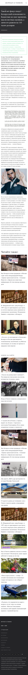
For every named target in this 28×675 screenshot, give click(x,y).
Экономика (4, 637)
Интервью (4, 640)
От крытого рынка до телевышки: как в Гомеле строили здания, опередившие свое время (13, 503)
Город (3, 645)
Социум (3, 642)
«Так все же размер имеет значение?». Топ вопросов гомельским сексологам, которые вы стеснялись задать (13, 377)
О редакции (4, 629)
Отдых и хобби (5, 647)
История (3, 635)
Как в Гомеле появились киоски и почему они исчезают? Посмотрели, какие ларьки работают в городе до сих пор (14, 553)
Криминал (4, 30)
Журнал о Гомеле (14, 3)
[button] (26, 3)
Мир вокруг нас (6, 650)
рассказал (20, 73)
